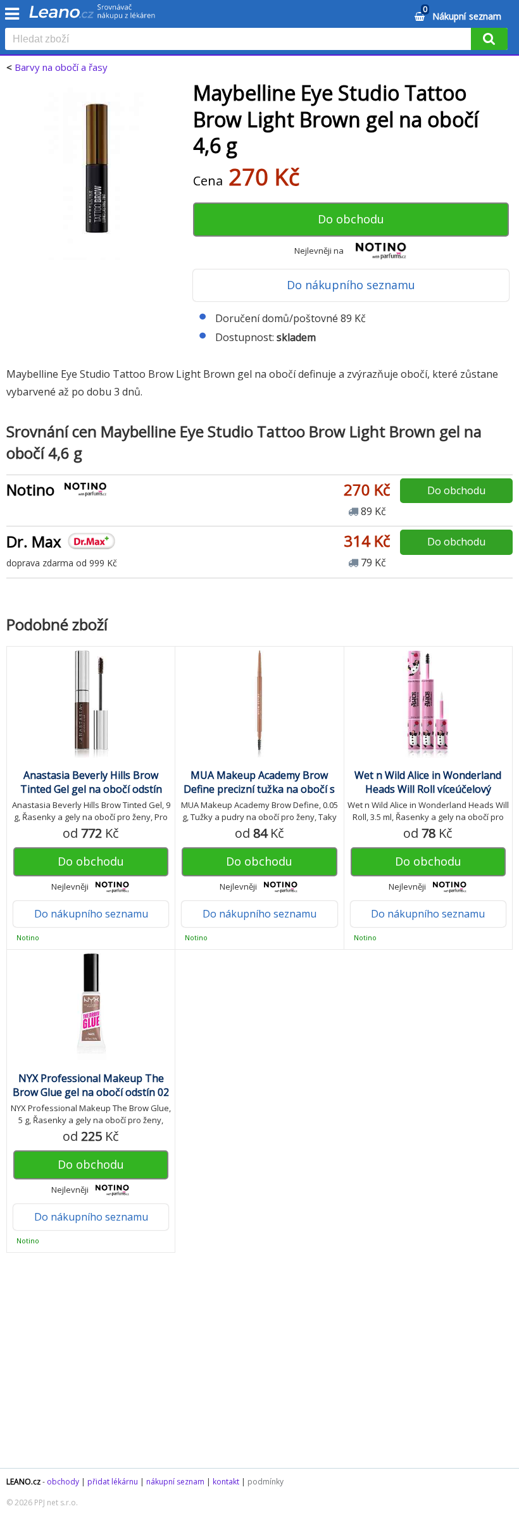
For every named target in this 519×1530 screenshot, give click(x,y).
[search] (240, 40)
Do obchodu (351, 219)
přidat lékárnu (112, 1481)
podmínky (265, 1481)
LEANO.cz (23, 1481)
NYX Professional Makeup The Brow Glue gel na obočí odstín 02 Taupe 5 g (91, 1092)
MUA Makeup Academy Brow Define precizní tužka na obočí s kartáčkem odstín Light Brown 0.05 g (259, 796)
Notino (30, 489)
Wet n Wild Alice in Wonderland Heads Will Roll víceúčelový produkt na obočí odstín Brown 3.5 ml (428, 796)
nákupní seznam (175, 1481)
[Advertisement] (259, 1366)
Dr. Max (33, 541)
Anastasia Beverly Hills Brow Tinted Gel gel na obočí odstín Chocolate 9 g (91, 789)
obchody (63, 1481)
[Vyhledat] (489, 39)
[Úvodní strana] (92, 16)
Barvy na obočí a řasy (61, 67)
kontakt (226, 1481)
